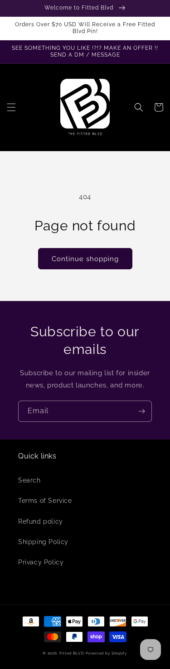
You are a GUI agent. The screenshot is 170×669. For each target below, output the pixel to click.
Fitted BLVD (71, 653)
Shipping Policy (43, 541)
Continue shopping (85, 259)
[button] (11, 107)
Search (29, 480)
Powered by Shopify (106, 653)
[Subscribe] (141, 411)
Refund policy (40, 521)
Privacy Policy (40, 562)
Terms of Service (45, 500)
